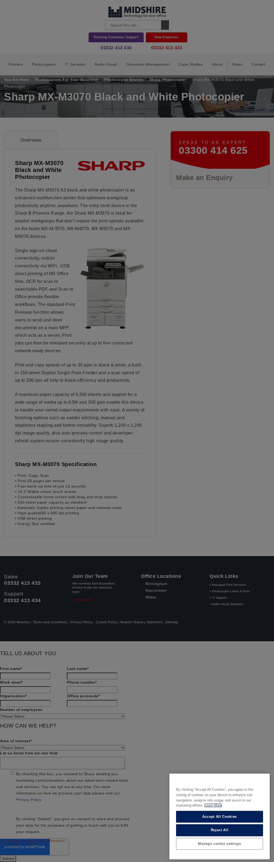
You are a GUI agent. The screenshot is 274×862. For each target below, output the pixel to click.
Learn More (213, 805)
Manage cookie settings (219, 844)
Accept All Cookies (219, 817)
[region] (219, 816)
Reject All (220, 830)
